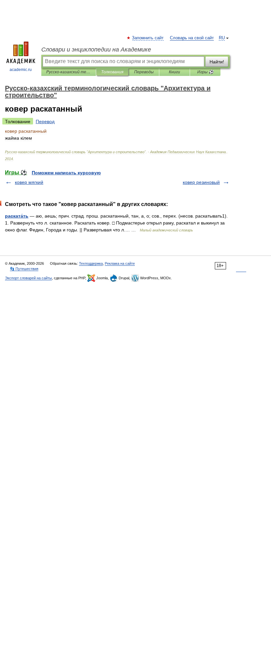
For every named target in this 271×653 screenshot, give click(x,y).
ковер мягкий (29, 182)
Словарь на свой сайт (192, 38)
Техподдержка (91, 263)
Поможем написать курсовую (66, 172)
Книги (174, 72)
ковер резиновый (201, 182)
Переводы (144, 72)
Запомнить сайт (148, 38)
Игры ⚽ (205, 72)
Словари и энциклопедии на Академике (96, 49)
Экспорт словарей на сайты (28, 278)
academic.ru (21, 69)
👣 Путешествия (24, 269)
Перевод (45, 121)
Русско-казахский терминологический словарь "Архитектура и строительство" (68, 72)
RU (222, 38)
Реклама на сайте (120, 263)
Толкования (112, 72)
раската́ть (16, 216)
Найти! (217, 61)
